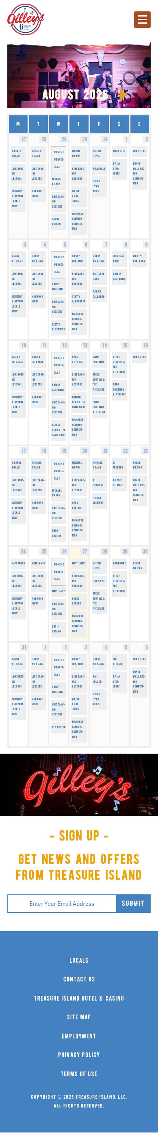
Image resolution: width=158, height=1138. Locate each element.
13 (85, 345)
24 (23, 551)
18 (44, 451)
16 (146, 345)
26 (64, 551)
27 (84, 551)
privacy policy (79, 1055)
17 (24, 451)
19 (64, 451)
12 (64, 345)
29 (125, 551)
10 (24, 345)
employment (79, 1036)
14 (105, 345)
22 (125, 451)
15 (125, 345)
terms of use (79, 1074)
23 (145, 451)
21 (105, 451)
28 (105, 551)
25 (44, 551)
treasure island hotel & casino (79, 998)
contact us (79, 979)
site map (79, 1017)
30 (145, 551)
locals (79, 960)
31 (24, 647)
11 (44, 345)
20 (84, 451)
